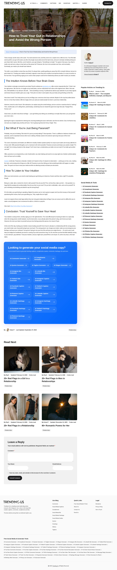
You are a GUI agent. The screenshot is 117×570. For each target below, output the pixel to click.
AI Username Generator (39, 557)
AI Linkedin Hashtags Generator (98, 544)
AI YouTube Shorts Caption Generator (13, 552)
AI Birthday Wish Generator (11, 557)
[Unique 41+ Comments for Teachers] (84, 149)
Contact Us (108, 3)
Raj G (92, 91)
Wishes (54, 526)
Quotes (54, 521)
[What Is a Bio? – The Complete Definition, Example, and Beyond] (84, 94)
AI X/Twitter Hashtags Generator (93, 237)
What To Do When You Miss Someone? (21, 206)
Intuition (6, 161)
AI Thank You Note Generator (26, 555)
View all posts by (91, 74)
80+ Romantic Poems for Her (55, 425)
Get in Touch (99, 509)
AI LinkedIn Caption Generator (92, 210)
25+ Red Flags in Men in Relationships (53, 379)
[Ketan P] (88, 57)
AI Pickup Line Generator (25, 557)
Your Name (11, 464)
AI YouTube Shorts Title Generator (86, 552)
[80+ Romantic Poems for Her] (59, 407)
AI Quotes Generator (89, 222)
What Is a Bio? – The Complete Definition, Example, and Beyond (100, 95)
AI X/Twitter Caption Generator (92, 234)
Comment (11, 450)
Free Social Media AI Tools (80, 504)
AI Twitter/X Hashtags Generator (49, 547)
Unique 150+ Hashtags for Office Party (100, 161)
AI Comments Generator (90, 186)
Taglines (54, 529)
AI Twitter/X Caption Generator (47, 544)
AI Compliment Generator (91, 189)
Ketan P (93, 124)
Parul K (93, 135)
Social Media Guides (57, 518)
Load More (58, 492)
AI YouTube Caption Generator (30, 549)
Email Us (76, 512)
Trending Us (55, 566)
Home (7, 52)
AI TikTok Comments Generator (33, 552)
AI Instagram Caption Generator (93, 201)
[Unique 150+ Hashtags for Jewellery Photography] (84, 171)
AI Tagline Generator (89, 228)
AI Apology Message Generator (77, 555)
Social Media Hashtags (58, 515)
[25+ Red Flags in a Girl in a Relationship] (21, 359)
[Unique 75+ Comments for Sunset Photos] (84, 127)
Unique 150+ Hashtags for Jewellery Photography (98, 172)
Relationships (14, 52)
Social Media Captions (58, 506)
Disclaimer (98, 504)
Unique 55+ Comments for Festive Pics (100, 139)
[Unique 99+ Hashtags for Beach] (84, 105)
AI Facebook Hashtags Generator (93, 195)
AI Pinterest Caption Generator (92, 216)
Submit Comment (15, 478)
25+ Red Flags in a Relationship (19, 425)
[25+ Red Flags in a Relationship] (21, 407)
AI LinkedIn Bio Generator (91, 207)
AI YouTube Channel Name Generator (91, 549)
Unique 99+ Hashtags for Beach (100, 105)
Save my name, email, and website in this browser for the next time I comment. (32, 473)
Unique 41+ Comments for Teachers (98, 150)
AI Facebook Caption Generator (93, 192)
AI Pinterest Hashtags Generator (93, 219)
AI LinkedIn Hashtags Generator (93, 213)
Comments (55, 504)
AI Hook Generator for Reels (93, 555)
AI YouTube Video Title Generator (67, 552)
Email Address (57, 464)
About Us (76, 506)
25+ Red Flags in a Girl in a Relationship (17, 379)
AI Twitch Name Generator (10, 555)
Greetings (54, 524)
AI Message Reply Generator (103, 552)
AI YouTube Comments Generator (12, 549)
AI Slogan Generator (89, 225)
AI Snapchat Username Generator (44, 555)
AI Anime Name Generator (61, 555)
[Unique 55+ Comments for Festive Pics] (84, 138)
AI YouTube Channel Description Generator (69, 549)
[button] (99, 3)
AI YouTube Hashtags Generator (48, 549)
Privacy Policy (99, 506)
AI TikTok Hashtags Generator (49, 552)
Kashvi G (93, 102)
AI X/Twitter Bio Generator (91, 231)
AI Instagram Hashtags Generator (93, 204)
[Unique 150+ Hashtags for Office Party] (84, 160)
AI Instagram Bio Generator (91, 198)
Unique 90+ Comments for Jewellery (98, 117)
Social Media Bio (56, 512)
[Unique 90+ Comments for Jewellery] (84, 116)
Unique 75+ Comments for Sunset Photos (100, 128)
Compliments (55, 509)
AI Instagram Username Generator (86, 547)
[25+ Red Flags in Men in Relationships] (59, 359)
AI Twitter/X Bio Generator (105, 542)
